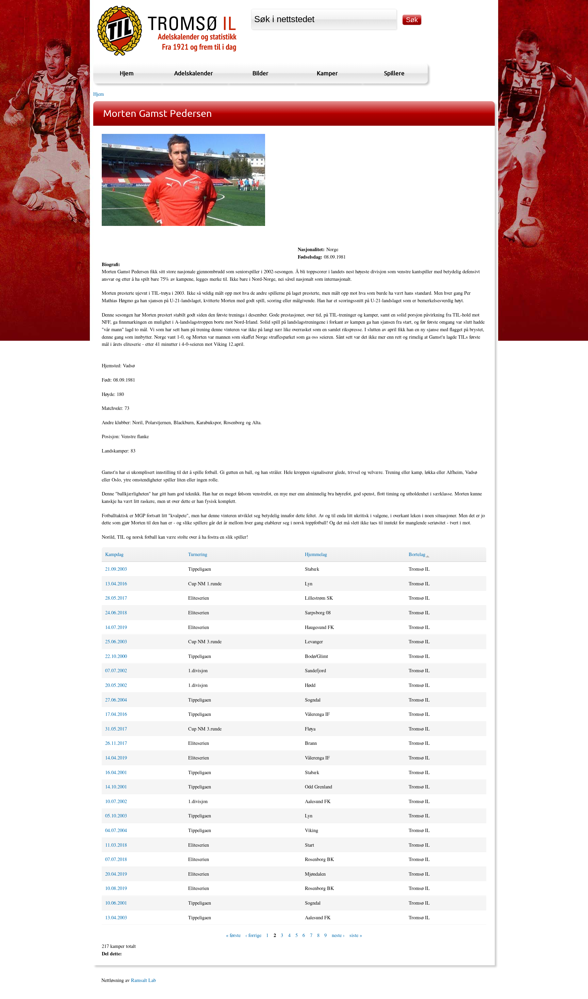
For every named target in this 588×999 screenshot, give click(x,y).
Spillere (394, 73)
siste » (355, 935)
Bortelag (417, 554)
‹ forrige (253, 935)
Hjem (127, 73)
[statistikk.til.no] (167, 55)
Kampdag (114, 554)
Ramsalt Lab (143, 980)
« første (233, 935)
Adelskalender (193, 73)
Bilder (260, 73)
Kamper (327, 73)
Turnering (197, 554)
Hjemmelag (316, 554)
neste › (338, 935)
